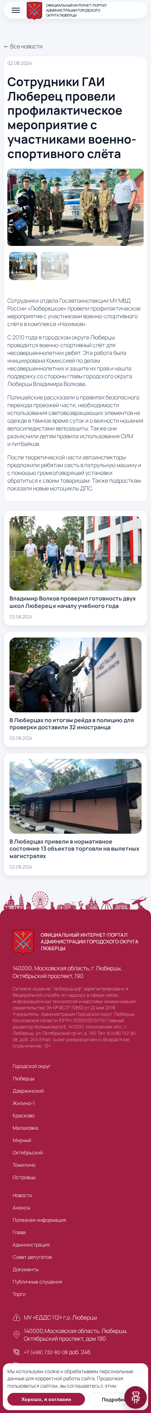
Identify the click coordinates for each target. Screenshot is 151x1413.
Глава (19, 1232)
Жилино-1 (24, 1103)
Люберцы (23, 1078)
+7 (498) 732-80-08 (46, 1352)
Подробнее (116, 1399)
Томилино (24, 1164)
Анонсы (21, 1207)
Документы (26, 1269)
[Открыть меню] (16, 10)
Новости (22, 1195)
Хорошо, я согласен (46, 1399)
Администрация (31, 1244)
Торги (19, 1294)
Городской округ (32, 1066)
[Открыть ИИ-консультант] (135, 1397)
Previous (15, 208)
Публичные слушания (37, 1281)
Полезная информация (39, 1219)
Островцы (24, 1177)
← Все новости (23, 46)
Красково (23, 1115)
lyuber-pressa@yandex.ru (77, 1039)
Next (136, 208)
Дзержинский (28, 1090)
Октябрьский (28, 1152)
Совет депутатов (32, 1257)
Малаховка (25, 1127)
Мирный (22, 1140)
